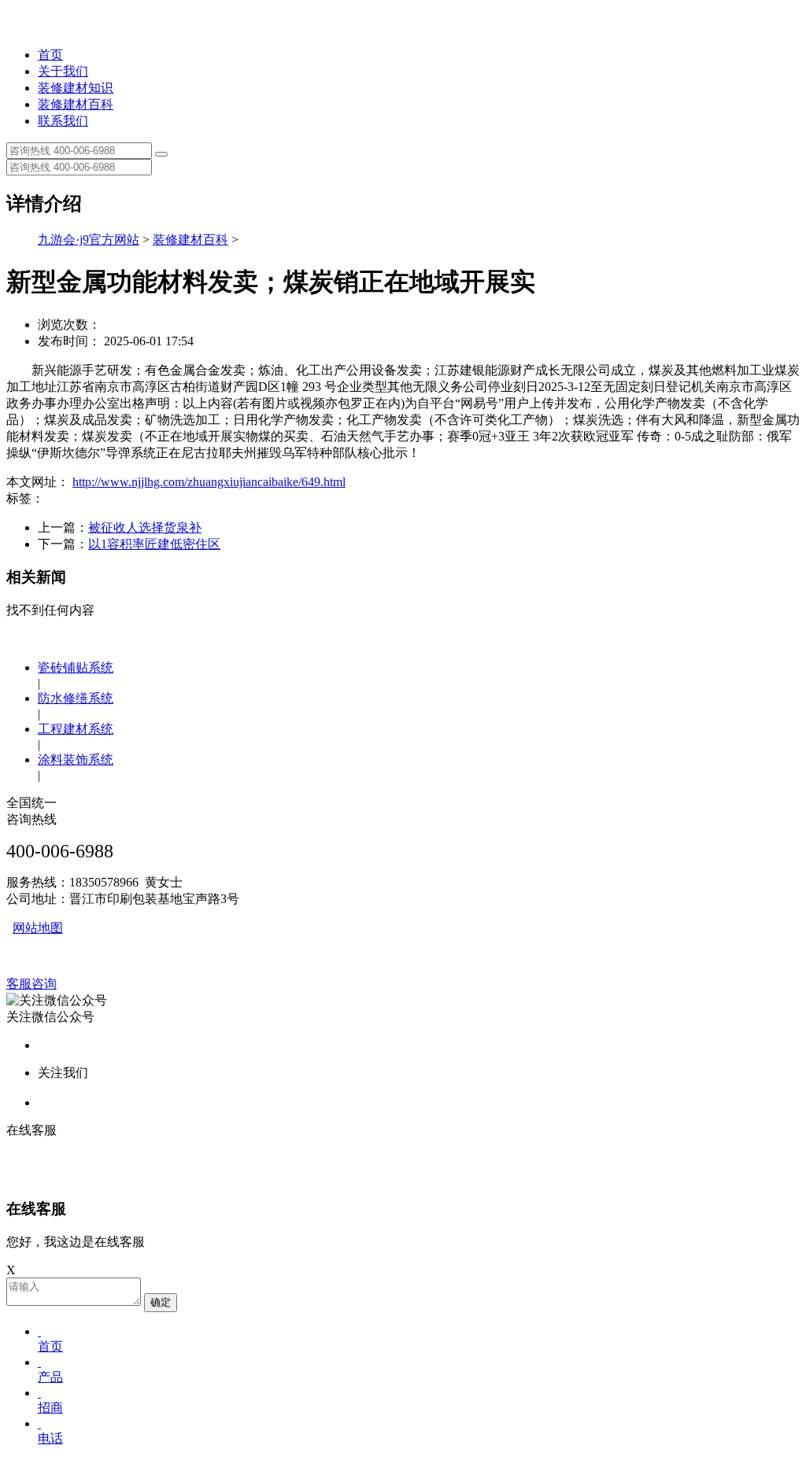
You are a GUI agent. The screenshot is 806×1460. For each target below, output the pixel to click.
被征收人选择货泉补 (145, 527)
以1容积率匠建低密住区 (154, 544)
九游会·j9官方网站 (88, 239)
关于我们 (63, 71)
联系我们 (63, 120)
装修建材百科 (75, 104)
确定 (160, 1302)
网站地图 (38, 928)
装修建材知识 (75, 87)
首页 (50, 54)
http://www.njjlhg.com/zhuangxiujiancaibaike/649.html (209, 482)
